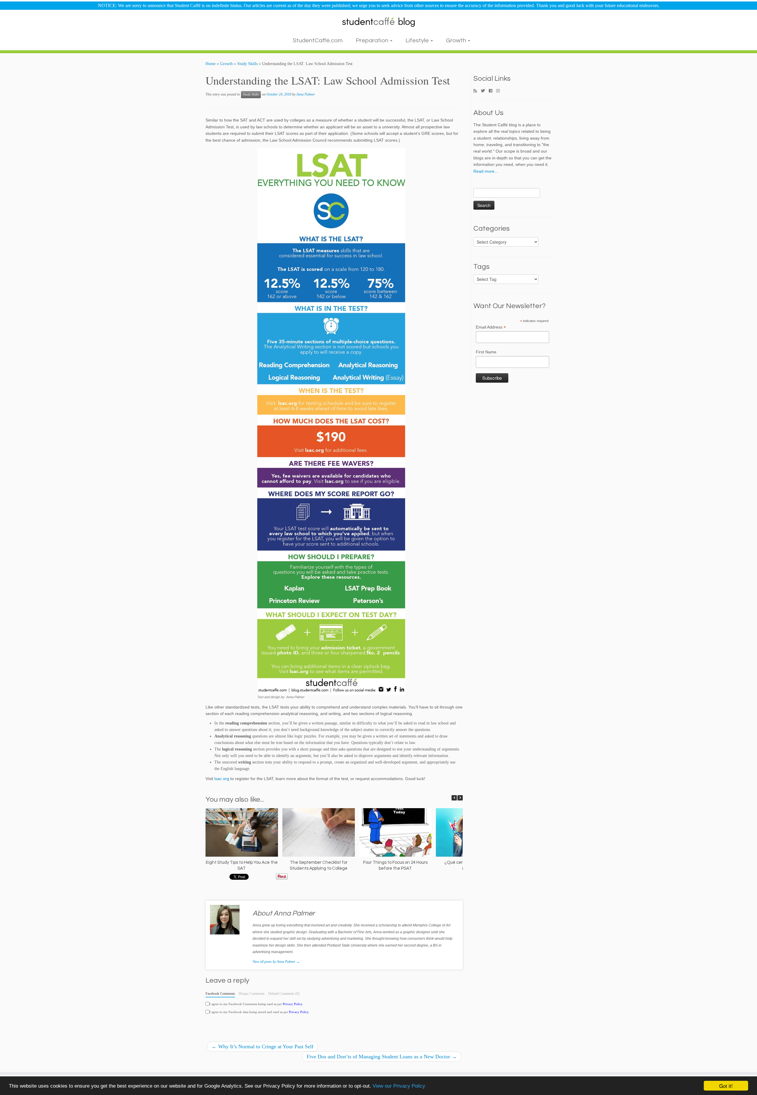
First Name (486, 352)
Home (211, 64)
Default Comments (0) (284, 994)
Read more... (485, 171)
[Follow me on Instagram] (500, 91)
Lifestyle (417, 40)
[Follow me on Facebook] (492, 91)
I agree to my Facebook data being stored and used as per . (259, 1012)
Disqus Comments (252, 994)
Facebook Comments (220, 994)
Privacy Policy (292, 1004)
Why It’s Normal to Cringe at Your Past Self (262, 1046)
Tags (481, 266)
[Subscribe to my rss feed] (477, 91)
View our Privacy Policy (399, 1086)
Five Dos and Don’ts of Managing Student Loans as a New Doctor (382, 1057)
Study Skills (247, 64)
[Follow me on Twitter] (485, 91)
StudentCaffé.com (318, 40)
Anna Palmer (305, 94)
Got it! (726, 1085)
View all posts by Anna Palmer (276, 962)
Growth (456, 40)
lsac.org (221, 778)
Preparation (372, 40)
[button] (460, 797)
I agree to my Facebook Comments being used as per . (256, 1004)
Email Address (491, 327)
